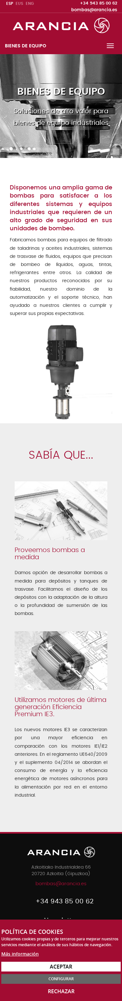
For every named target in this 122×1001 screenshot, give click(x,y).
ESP (9, 4)
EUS (19, 4)
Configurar (61, 979)
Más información (20, 954)
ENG (30, 4)
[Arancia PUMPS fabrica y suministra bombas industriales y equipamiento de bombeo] (61, 25)
